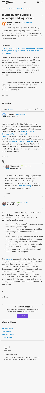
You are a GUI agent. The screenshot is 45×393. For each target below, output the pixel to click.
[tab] (6, 103)
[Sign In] (42, 2)
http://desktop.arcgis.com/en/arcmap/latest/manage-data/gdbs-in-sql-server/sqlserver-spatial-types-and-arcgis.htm (22, 50)
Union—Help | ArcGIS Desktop (21, 141)
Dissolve (9, 259)
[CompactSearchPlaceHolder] (38, 2)
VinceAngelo (15, 166)
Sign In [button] (22, 316)
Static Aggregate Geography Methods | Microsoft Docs (18, 133)
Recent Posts (6, 332)
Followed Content (8, 334)
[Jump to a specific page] (41, 109)
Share (5, 95)
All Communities (7, 329)
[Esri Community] (10, 2)
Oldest (10, 109)
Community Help (7, 337)
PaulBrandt (11, 114)
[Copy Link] (39, 28)
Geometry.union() (24, 186)
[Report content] (41, 15)
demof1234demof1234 (15, 22)
